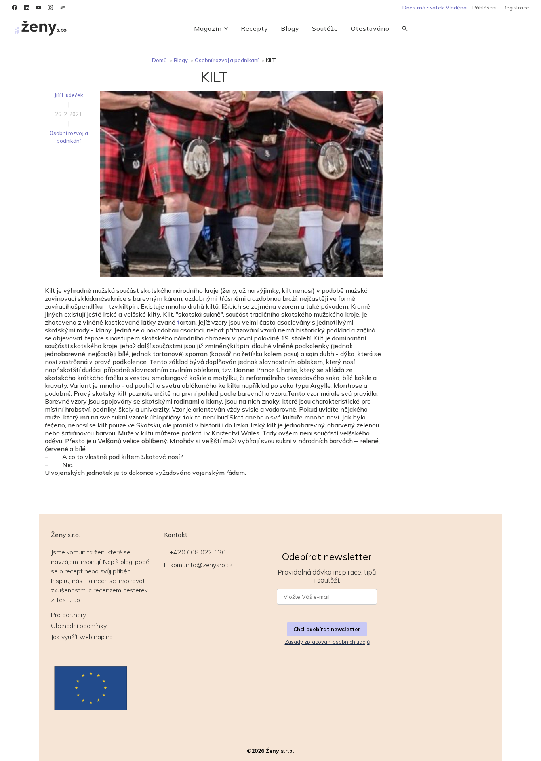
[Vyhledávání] (405, 28)
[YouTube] (38, 7)
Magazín (208, 28)
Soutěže (325, 28)
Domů (159, 60)
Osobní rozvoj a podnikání (227, 60)
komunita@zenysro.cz (201, 565)
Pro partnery (68, 615)
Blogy (290, 28)
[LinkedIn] (26, 7)
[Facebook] (14, 7)
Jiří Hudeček (68, 95)
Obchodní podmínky (79, 626)
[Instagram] (50, 7)
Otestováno (370, 28)
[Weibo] (62, 7)
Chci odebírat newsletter (326, 629)
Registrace (516, 7)
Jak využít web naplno (82, 637)
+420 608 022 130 (198, 552)
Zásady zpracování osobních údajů (327, 642)
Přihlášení (484, 7)
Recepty (254, 28)
